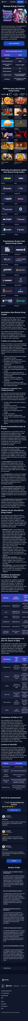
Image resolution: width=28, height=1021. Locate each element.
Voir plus (14, 860)
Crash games (16, 94)
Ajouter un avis (14, 810)
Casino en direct (10, 94)
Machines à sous (23, 94)
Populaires (3, 94)
